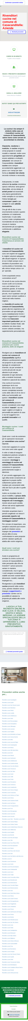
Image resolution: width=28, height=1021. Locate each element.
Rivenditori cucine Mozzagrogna (9, 811)
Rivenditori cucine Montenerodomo (10, 887)
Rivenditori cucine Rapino (8, 848)
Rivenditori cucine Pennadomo (9, 782)
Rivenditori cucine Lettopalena (9, 906)
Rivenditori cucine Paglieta (8, 731)
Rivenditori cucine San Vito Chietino (10, 922)
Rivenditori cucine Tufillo (7, 776)
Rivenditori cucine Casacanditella (9, 943)
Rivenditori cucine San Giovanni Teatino (11, 954)
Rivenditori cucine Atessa (7, 747)
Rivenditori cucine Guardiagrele (9, 699)
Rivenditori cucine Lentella (8, 713)
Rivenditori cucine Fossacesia (9, 792)
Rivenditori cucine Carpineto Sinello (10, 800)
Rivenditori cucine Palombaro (8, 707)
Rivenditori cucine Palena (8, 895)
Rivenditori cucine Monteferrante (9, 880)
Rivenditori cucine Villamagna (9, 726)
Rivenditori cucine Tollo (7, 840)
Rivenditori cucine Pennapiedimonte (10, 901)
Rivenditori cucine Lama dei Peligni (10, 742)
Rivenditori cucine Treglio (8, 874)
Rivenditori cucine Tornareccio (9, 768)
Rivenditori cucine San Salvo (8, 771)
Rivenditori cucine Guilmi (7, 864)
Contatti (14, 1009)
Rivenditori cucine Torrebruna (9, 784)
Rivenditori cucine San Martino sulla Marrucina (12, 856)
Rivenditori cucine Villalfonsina (9, 829)
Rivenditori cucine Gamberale (9, 758)
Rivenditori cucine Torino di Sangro (10, 789)
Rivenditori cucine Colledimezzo (9, 715)
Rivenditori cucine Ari (7, 858)
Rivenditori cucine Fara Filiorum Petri (10, 842)
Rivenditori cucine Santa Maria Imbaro (11, 893)
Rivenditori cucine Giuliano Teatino (10, 824)
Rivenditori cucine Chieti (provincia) (10, 972)
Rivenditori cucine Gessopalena (9, 723)
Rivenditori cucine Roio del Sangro (10, 837)
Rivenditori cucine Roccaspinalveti (10, 845)
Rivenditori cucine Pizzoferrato (9, 861)
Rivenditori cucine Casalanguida (9, 744)
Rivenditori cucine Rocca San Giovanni (11, 850)
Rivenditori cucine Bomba (8, 917)
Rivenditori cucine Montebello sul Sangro (11, 734)
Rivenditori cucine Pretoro (8, 914)
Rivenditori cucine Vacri (7, 853)
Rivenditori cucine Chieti (7, 959)
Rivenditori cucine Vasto (7, 718)
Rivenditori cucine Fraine (7, 779)
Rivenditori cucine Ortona (8, 797)
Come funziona (13, 1006)
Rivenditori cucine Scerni (7, 872)
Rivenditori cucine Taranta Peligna (10, 821)
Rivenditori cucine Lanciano (8, 729)
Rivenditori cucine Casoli (7, 774)
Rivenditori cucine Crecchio (8, 816)
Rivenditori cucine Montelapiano (9, 964)
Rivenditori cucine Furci (7, 808)
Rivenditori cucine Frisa (7, 946)
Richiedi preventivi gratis (15, 651)
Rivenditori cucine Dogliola (8, 832)
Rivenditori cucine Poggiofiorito (9, 903)
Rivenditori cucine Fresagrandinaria (10, 805)
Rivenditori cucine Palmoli (8, 755)
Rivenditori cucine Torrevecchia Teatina (11, 962)
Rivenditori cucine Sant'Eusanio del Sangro (12, 911)
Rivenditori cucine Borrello (8, 834)
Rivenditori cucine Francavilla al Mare (10, 877)
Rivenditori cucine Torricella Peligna (10, 885)
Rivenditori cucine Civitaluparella (9, 869)
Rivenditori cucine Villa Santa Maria (10, 750)
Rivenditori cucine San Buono (9, 803)
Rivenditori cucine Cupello (8, 956)
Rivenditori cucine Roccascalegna (9, 721)
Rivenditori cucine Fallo (7, 819)
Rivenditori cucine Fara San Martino (10, 766)
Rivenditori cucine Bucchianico (9, 948)
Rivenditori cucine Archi (7, 752)
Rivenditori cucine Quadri (8, 702)
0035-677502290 (14, 112)
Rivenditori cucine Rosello (8, 970)
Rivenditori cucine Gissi (7, 890)
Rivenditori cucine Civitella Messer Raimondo (12, 827)
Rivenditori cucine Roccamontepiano (10, 866)
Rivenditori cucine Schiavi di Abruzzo (10, 940)
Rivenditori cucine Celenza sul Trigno (10, 795)
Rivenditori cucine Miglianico (8, 938)
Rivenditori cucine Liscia (7, 925)
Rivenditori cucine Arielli (19, 819)
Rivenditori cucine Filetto (7, 927)
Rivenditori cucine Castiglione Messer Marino (12, 967)
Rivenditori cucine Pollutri (8, 710)
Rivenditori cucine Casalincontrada (10, 763)
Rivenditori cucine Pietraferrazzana (10, 919)
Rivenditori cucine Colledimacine (9, 760)
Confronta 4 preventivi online (14, 2)
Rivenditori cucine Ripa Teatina (9, 935)
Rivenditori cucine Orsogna (8, 951)
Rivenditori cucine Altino (7, 739)
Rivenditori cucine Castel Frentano (10, 898)
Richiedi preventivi (17, 32)
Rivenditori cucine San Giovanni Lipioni (11, 705)
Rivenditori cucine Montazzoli (8, 933)
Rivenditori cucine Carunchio (8, 813)
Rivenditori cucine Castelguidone (9, 930)
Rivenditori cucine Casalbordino (9, 787)
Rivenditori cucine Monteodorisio (9, 882)
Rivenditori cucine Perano (8, 909)
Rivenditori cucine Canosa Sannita (10, 736)
